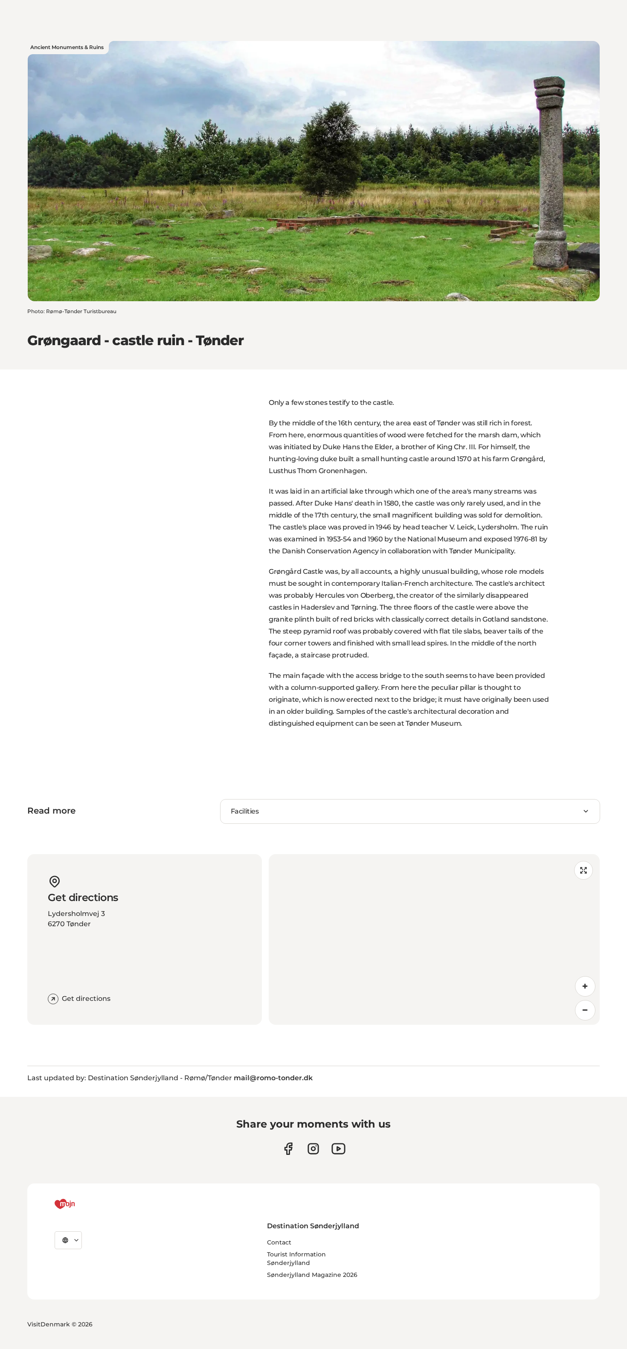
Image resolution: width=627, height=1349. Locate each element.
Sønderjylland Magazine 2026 (312, 1275)
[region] (434, 939)
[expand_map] (583, 870)
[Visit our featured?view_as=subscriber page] (338, 1148)
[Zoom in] (585, 986)
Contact (279, 1242)
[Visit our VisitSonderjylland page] (288, 1148)
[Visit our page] (313, 1148)
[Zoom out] (585, 1010)
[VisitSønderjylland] (81, 1204)
